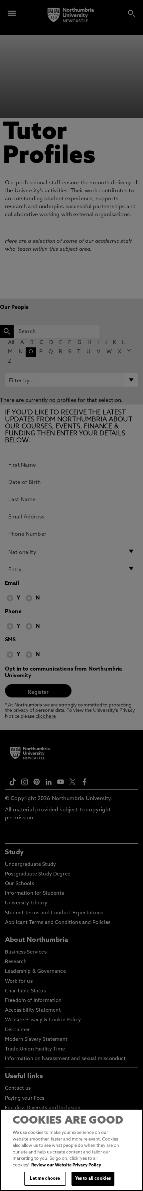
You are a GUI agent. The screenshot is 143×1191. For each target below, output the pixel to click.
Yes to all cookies (93, 1178)
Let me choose (45, 1178)
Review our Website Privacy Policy (66, 1165)
